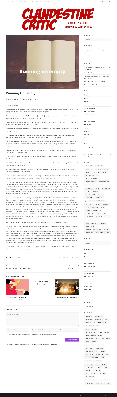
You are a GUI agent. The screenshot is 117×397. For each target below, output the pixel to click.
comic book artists (89, 105)
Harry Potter (87, 131)
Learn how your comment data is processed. (43, 344)
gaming (100, 194)
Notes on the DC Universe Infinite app (94, 81)
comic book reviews (89, 111)
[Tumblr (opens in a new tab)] (103, 1)
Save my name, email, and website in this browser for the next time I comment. (33, 334)
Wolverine (99, 233)
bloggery (88, 172)
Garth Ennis (89, 197)
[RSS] (87, 56)
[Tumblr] (103, 50)
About (83, 395)
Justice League (100, 201)
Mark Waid (95, 207)
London (86, 134)
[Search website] (109, 2)
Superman (97, 220)
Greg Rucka (99, 197)
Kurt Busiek (89, 204)
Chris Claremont (91, 182)
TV (85, 138)
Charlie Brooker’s (14, 156)
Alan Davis (89, 166)
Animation (89, 169)
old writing (89, 217)
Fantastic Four (90, 194)
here (52, 222)
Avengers (98, 169)
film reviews (87, 124)
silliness (88, 220)
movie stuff (97, 210)
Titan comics (90, 226)
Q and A (107, 217)
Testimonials (91, 395)
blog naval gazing (100, 172)
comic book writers (89, 121)
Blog (36, 99)
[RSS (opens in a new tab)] (105, 1)
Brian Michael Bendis (92, 175)
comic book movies (89, 108)
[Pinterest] (98, 50)
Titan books (102, 223)
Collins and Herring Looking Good (67, 298)
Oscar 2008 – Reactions (18, 297)
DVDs (87, 191)
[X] (87, 50)
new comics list (101, 213)
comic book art (104, 182)
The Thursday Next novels (14, 135)
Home (78, 395)
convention (89, 188)
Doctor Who (106, 188)
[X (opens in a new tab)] (95, 1)
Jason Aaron (89, 201)
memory (88, 210)
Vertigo (106, 229)
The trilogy (15, 141)
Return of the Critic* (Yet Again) (92, 85)
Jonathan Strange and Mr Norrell (15, 150)
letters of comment (102, 204)
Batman (106, 169)
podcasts (99, 217)
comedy (86, 101)
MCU (102, 207)
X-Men (107, 233)
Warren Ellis (90, 233)
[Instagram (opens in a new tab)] (100, 1)
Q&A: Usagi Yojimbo (42, 282)
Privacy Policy (100, 395)
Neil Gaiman (89, 213)
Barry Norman (32, 116)
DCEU (97, 188)
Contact (108, 395)
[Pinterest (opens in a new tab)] (98, 1)
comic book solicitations (94, 185)
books (86, 98)
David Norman (13, 99)
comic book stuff (89, 118)
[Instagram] (92, 50)
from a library (88, 128)
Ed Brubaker (95, 191)
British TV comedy (91, 178)
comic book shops (89, 115)
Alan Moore (98, 166)
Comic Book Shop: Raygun (91, 73)
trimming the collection (93, 229)
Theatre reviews (91, 223)
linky (87, 207)
